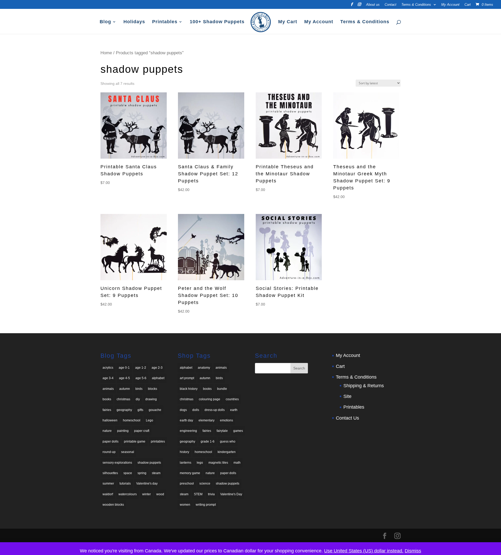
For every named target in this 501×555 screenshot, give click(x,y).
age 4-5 (124, 378)
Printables (164, 22)
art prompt (187, 378)
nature (107, 431)
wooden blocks (113, 504)
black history (189, 389)
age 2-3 (157, 367)
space (127, 473)
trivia (211, 494)
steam (156, 473)
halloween (110, 420)
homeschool (131, 420)
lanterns (185, 462)
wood (160, 494)
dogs (183, 410)
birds (138, 389)
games (238, 431)
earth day (186, 420)
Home (106, 52)
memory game (190, 473)
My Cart (287, 22)
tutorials (125, 483)
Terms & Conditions (416, 5)
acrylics (108, 367)
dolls (195, 410)
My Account (450, 5)
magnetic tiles (218, 462)
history (184, 452)
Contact (390, 5)
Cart (467, 5)
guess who (227, 441)
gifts (140, 410)
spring (142, 473)
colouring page (209, 399)
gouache (155, 410)
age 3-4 (108, 378)
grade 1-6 (207, 441)
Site (347, 396)
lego (200, 462)
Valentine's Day (231, 494)
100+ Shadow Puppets (217, 22)
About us (373, 5)
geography (124, 410)
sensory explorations (117, 462)
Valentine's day (147, 483)
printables (158, 441)
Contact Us (347, 418)
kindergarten (227, 452)
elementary (206, 420)
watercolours (127, 494)
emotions (226, 420)
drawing (151, 399)
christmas (123, 399)
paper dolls (110, 441)
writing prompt (206, 504)
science (204, 483)
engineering (188, 431)
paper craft (141, 431)
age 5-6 (140, 378)
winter (146, 494)
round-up (109, 452)
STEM (198, 494)
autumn (124, 389)
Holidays (134, 22)
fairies (107, 410)
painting (123, 431)
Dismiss (413, 550)
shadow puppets (149, 462)
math (237, 462)
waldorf (108, 494)
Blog (105, 22)
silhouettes (110, 473)
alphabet (158, 378)
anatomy (204, 367)
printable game (134, 441)
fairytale (222, 431)
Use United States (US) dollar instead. (363, 550)
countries (232, 399)
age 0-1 (124, 367)
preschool (187, 483)
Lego (149, 420)
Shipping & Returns (363, 385)
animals (108, 389)
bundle (222, 389)
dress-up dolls (215, 410)
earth (233, 410)
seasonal (127, 452)
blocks (152, 389)
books (107, 399)
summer (108, 483)
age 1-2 (140, 367)
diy (138, 399)
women (185, 504)
